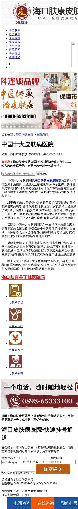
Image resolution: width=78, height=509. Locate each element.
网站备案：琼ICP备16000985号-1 (22, 487)
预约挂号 (69, 503)
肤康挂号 (14, 57)
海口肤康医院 (24, 134)
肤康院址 (14, 53)
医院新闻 (14, 49)
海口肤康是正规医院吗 (23, 277)
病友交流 (14, 45)
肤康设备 (14, 42)
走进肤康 (14, 34)
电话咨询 (22, 503)
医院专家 (14, 38)
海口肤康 (14, 30)
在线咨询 (45, 503)
